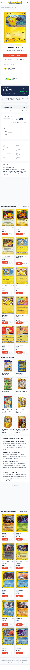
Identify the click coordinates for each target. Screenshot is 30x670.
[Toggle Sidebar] (2, 2)
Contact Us (14, 662)
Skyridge (7, 7)
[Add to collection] (12, 234)
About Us (6, 662)
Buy (6, 233)
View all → (26, 206)
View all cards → (24, 511)
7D (12, 119)
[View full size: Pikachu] (15, 27)
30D (17, 119)
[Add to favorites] (10, 234)
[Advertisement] (15, 191)
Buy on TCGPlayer (16, 55)
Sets (2, 7)
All (25, 119)
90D (21, 119)
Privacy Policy (22, 662)
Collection (22, 59)
